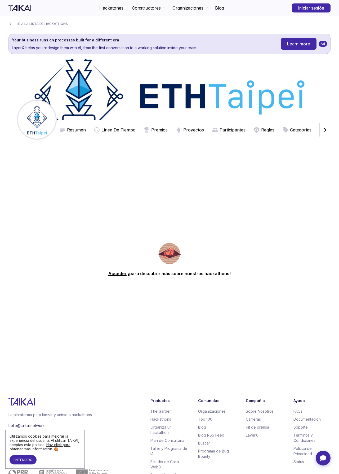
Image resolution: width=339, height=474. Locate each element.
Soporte (300, 427)
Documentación (307, 419)
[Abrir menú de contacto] (323, 458)
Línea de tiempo (118, 130)
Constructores (146, 8)
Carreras (253, 419)
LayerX (252, 435)
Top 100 (205, 419)
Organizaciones (187, 8)
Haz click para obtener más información (40, 447)
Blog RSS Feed (211, 435)
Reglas (267, 130)
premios (159, 130)
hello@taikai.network (26, 425)
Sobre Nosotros (260, 411)
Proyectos (193, 130)
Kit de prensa (257, 427)
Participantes (233, 130)
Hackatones (111, 8)
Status (298, 461)
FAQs (297, 411)
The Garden (161, 411)
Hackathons (160, 419)
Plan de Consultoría (167, 440)
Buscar (204, 443)
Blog (219, 8)
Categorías (300, 130)
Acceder (117, 273)
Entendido (23, 460)
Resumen (76, 130)
